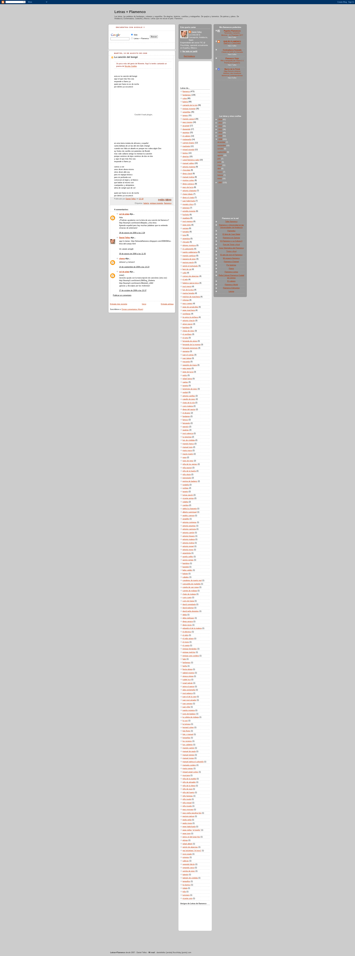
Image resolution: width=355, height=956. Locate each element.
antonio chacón (188, 321)
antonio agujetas (189, 526)
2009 (220, 136)
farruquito (186, 423)
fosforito (185, 215)
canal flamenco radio (190, 160)
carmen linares (188, 143)
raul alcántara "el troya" (191, 851)
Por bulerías (231, 265)
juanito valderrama (189, 252)
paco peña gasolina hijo (191, 813)
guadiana (186, 218)
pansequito (186, 478)
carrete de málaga (189, 591)
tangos (185, 115)
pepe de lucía (187, 372)
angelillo (185, 519)
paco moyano (187, 810)
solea (184, 98)
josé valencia (187, 433)
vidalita (185, 502)
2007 (220, 183)
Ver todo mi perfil (189, 51)
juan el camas (188, 355)
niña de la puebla (189, 779)
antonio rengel (188, 546)
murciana (186, 775)
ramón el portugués (190, 266)
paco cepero (187, 304)
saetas (185, 382)
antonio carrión (188, 533)
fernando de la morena (191, 345)
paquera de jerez (189, 259)
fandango (186, 416)
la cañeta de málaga (190, 717)
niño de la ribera (188, 786)
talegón (185, 875)
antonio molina (188, 543)
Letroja (231, 291)
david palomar (188, 608)
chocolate (186, 170)
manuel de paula (189, 751)
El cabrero (231, 281)
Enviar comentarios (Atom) (132, 309)
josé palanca (187, 693)
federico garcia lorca (190, 283)
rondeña (185, 485)
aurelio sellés (187, 557)
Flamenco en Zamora (231, 238)
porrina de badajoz (189, 481)
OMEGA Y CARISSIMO (232, 44)
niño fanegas (187, 796)
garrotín (185, 427)
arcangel (185, 126)
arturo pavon (187, 324)
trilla (184, 892)
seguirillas (186, 112)
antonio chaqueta (189, 191)
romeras (185, 857)
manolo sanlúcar (189, 256)
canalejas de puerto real (192, 580)
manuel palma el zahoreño (193, 762)
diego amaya (187, 621)
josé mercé (186, 286)
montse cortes (188, 180)
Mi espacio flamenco (231, 258)
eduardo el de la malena (192, 628)
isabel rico (186, 680)
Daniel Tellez (124, 238)
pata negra (186, 368)
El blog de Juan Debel (231, 234)
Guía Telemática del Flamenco (231, 248)
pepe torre (186, 834)
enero (219, 179)
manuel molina (188, 177)
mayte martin (187, 454)
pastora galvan (188, 816)
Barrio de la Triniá (232, 69)
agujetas (185, 133)
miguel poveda (188, 150)
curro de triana (188, 601)
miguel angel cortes (190, 772)
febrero (220, 175)
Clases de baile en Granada (232, 52)
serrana (185, 228)
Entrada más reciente (118, 304)
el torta (185, 338)
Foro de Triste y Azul (231, 245)
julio (219, 159)
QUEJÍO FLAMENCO (232, 42)
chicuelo (185, 242)
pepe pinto (186, 225)
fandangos (186, 95)
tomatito (185, 232)
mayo (219, 165)
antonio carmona (189, 529)
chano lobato (187, 194)
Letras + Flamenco (130, 12)
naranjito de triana (189, 365)
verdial (185, 392)
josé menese (187, 221)
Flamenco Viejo (232, 58)
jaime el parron (188, 687)
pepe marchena (188, 310)
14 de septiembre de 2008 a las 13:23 (134, 267)
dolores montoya (189, 245)
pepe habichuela (189, 827)
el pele (185, 280)
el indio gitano (188, 639)
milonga (185, 300)
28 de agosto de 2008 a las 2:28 (132, 233)
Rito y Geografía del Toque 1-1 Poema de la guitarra (232, 62)
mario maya (187, 451)
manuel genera (188, 755)
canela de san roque (190, 587)
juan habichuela (188, 201)
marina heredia (188, 293)
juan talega (186, 358)
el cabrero (186, 136)
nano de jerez (187, 461)
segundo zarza (188, 868)
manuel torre (187, 447)
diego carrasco (188, 184)
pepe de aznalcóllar (190, 307)
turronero (186, 895)
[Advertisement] (230, 98)
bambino (185, 563)
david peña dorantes (190, 611)
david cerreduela (189, 604)
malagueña (186, 139)
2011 (220, 129)
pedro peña (186, 820)
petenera (185, 208)
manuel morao (188, 758)
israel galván (187, 683)
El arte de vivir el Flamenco (231, 255)
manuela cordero (189, 765)
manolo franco (188, 444)
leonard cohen (188, 727)
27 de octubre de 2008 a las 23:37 (132, 290)
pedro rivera (187, 823)
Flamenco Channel (231, 262)
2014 (220, 120)
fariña (184, 666)
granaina (185, 351)
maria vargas (187, 768)
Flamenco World (231, 285)
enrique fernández (189, 649)
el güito (185, 635)
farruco (185, 420)
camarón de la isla (189, 105)
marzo (220, 172)
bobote (185, 574)
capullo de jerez (188, 399)
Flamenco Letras (231, 272)
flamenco (167, 203)
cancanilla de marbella (191, 584)
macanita (186, 362)
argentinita (186, 553)
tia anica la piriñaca (190, 317)
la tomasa (186, 724)
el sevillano (187, 334)
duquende (186, 129)
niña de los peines (189, 464)
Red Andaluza (189, 56)
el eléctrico (186, 632)
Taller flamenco (231, 222)
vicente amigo (188, 498)
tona (184, 235)
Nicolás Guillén (131, 66)
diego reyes (187, 625)
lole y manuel (187, 734)
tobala (184, 888)
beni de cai (186, 269)
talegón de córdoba (190, 878)
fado (184, 659)
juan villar (186, 707)
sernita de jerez (188, 871)
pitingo (185, 840)
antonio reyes (187, 550)
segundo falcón (188, 864)
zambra (185, 505)
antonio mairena (188, 167)
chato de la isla (188, 403)
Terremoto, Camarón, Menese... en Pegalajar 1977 (232, 34)
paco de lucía (187, 187)
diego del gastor (188, 409)
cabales (185, 577)
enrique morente (156, 203)
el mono (185, 642)
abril (219, 169)
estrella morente (188, 211)
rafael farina (187, 379)
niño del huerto (188, 792)
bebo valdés (187, 570)
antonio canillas (188, 396)
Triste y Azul (231, 251)
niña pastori (187, 468)
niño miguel (187, 803)
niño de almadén (189, 782)
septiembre (222, 152)
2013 (220, 123)
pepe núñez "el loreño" (191, 830)
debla (184, 615)
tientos (185, 153)
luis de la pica (188, 290)
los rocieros (187, 741)
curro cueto (187, 598)
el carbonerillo (188, 249)
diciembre (221, 142)
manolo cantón (188, 748)
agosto (220, 155)
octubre (220, 149)
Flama (231, 269)
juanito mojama (188, 710)
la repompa (186, 437)
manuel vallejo (188, 163)
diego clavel (187, 174)
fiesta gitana (187, 669)
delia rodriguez (188, 618)
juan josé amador (189, 700)
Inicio (144, 304)
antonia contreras (189, 522)
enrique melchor (188, 652)
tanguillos (186, 881)
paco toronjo (187, 122)
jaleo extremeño (188, 690)
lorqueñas (186, 738)
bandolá (185, 567)
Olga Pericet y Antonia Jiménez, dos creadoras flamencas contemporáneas (232, 73)
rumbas (185, 488)
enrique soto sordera (190, 656)
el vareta (185, 645)
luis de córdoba (188, 440)
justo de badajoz (189, 714)
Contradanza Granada (232, 50)
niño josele (186, 799)
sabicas (185, 861)
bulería (146, 203)
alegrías (185, 157)
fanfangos (186, 663)
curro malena (187, 406)
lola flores (186, 731)
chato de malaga (189, 594)
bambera (185, 328)
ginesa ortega (187, 676)
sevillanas (186, 314)
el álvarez (186, 413)
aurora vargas (187, 560)
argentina (186, 239)
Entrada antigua (167, 304)
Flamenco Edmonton (231, 288)
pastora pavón (188, 262)
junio (219, 162)
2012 (220, 126)
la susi (185, 721)
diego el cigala (188, 198)
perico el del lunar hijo (191, 837)
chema (122, 259)
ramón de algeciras (190, 847)
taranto (185, 492)
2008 (220, 139)
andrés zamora (188, 516)
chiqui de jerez (188, 331)
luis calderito (187, 745)
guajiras (185, 430)
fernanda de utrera (189, 341)
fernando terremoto (190, 348)
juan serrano (187, 704)
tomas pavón (187, 495)
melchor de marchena (191, 297)
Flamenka (231, 231)
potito (184, 375)
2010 (220, 133)
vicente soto (187, 898)
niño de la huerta (189, 471)
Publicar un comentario (122, 295)
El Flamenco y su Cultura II (231, 241)
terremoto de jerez (189, 389)
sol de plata (124, 214)
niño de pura (187, 789)
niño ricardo (187, 806)
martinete (186, 146)
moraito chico (187, 204)
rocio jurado (187, 854)
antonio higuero (188, 536)
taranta (185, 386)
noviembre (221, 146)
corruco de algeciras (190, 276)
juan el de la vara (189, 697)
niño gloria (186, 475)
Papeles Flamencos (232, 31)
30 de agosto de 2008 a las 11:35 (132, 254)
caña (184, 273)
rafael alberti (187, 844)
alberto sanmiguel (189, 512)
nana (184, 457)
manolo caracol (188, 119)
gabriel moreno (188, 673)
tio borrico (186, 885)
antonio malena (188, 539)
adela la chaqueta (189, 509)
